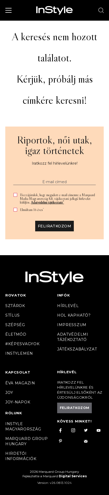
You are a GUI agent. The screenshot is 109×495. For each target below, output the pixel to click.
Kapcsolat (17, 372)
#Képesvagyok (22, 343)
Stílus (12, 315)
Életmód (15, 334)
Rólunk (13, 413)
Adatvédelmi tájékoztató (47, 202)
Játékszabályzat (77, 349)
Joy (9, 392)
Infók (63, 295)
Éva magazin (20, 383)
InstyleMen (19, 353)
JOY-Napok (17, 402)
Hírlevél (68, 305)
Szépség (15, 324)
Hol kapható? (73, 315)
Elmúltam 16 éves (32, 210)
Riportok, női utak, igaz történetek (54, 145)
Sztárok (15, 305)
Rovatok (15, 295)
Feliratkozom (54, 226)
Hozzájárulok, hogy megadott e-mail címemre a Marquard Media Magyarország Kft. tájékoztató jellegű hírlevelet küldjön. (57, 198)
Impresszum (72, 324)
